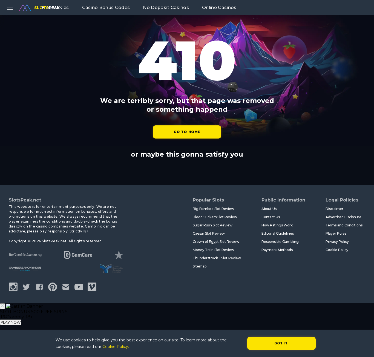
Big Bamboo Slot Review (213, 209)
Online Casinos (219, 7)
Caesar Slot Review (209, 233)
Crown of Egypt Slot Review (216, 242)
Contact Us (270, 217)
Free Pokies (55, 7)
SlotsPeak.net (25, 200)
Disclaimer (334, 209)
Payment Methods (277, 250)
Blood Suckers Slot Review (215, 217)
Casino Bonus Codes (106, 7)
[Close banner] (2, 306)
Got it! (281, 343)
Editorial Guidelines (277, 233)
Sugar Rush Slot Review (212, 225)
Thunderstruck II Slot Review (217, 258)
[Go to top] (364, 346)
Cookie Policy (337, 250)
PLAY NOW (11, 322)
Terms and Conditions (344, 225)
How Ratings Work (277, 225)
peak (47, 7)
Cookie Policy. (115, 346)
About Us (269, 209)
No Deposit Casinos (166, 7)
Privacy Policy (337, 242)
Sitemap (199, 266)
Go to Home (187, 132)
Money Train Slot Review (213, 250)
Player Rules (336, 233)
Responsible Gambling (280, 242)
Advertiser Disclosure (343, 217)
